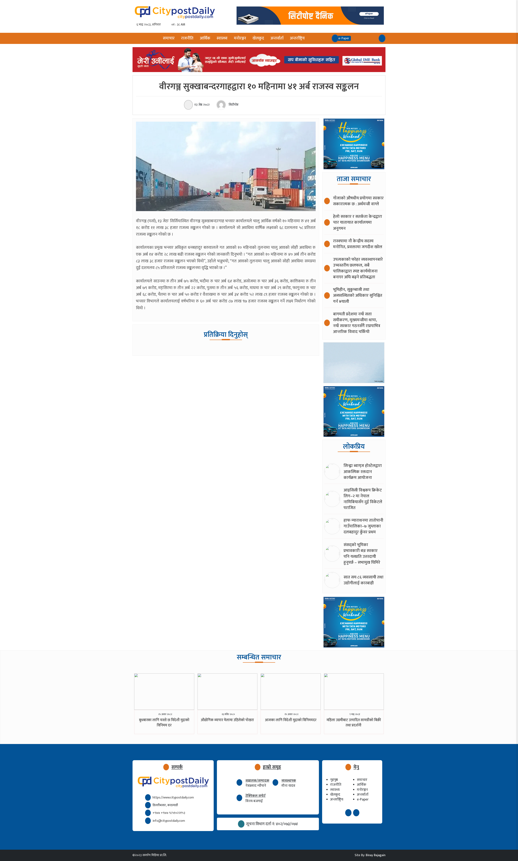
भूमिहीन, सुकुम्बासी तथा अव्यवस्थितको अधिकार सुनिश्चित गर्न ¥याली (357, 295)
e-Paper (362, 799)
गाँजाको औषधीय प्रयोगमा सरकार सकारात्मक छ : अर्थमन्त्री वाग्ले (358, 201)
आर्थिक (205, 38)
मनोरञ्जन (240, 38)
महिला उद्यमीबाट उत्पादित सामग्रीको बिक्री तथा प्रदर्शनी (354, 722)
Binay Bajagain (375, 855)
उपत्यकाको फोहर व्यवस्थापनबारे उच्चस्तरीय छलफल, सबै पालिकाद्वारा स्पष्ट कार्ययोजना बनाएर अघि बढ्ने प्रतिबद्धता (358, 268)
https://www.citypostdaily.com (173, 797)
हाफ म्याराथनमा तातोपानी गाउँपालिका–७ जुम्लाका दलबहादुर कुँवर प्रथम (363, 526)
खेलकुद (258, 38)
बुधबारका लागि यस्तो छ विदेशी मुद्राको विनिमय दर (164, 722)
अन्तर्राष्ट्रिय (297, 38)
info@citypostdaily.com (169, 821)
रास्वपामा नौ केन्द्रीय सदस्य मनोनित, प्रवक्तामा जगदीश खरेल (357, 243)
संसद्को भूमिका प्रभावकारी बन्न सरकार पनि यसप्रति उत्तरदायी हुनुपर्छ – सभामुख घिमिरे (362, 553)
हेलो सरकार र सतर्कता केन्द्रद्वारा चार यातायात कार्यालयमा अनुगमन (357, 222)
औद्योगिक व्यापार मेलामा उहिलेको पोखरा (227, 720)
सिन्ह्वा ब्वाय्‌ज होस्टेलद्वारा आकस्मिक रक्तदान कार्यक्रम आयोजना (363, 471)
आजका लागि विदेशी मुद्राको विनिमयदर (290, 720)
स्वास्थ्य (222, 38)
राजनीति (187, 38)
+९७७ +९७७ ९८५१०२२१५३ (169, 813)
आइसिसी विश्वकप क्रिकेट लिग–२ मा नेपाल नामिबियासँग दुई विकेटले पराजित (363, 499)
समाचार (169, 38)
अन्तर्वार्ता (277, 38)
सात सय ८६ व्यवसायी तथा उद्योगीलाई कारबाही (363, 580)
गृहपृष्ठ (334, 780)
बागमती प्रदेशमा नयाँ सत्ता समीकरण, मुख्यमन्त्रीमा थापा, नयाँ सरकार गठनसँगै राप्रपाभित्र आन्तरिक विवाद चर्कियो (356, 322)
